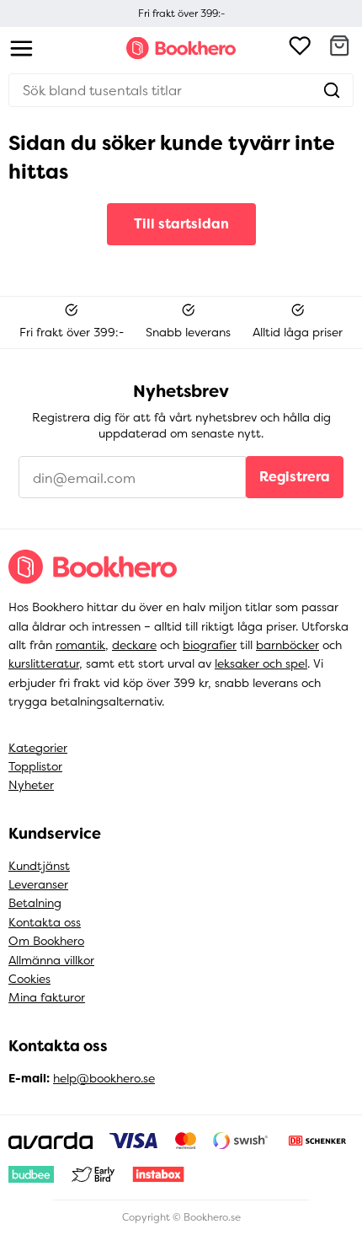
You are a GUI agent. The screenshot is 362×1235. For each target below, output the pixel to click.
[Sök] (332, 90)
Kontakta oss (44, 922)
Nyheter (31, 784)
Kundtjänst (39, 865)
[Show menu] (21, 48)
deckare (134, 644)
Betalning (34, 902)
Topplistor (35, 766)
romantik (80, 644)
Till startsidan (181, 224)
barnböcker (287, 644)
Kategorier (37, 747)
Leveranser (38, 884)
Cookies (29, 978)
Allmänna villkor (51, 960)
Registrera (294, 477)
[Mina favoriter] (300, 48)
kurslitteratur (43, 663)
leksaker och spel (261, 663)
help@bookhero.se (104, 1078)
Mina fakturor (46, 997)
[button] (339, 48)
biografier (210, 644)
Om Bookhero (46, 940)
